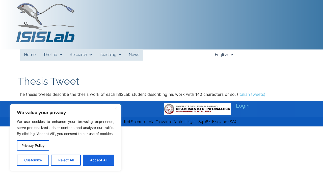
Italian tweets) (251, 94)
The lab (50, 54)
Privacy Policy (33, 145)
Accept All (98, 160)
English (221, 54)
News (134, 54)
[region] (65, 137)
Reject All (66, 160)
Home (30, 54)
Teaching (107, 54)
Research (78, 54)
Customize (33, 160)
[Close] (116, 109)
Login (242, 106)
